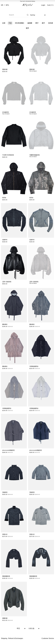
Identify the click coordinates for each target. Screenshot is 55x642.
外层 (10, 23)
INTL (7, 5)
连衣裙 (50, 23)
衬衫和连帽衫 (19, 23)
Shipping (4, 638)
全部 (3, 23)
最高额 (30, 23)
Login (43, 5)
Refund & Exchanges (15, 638)
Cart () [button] (50, 5)
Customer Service (48, 638)
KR (2, 5)
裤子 (36, 23)
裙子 (43, 23)
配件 (27, 28)
